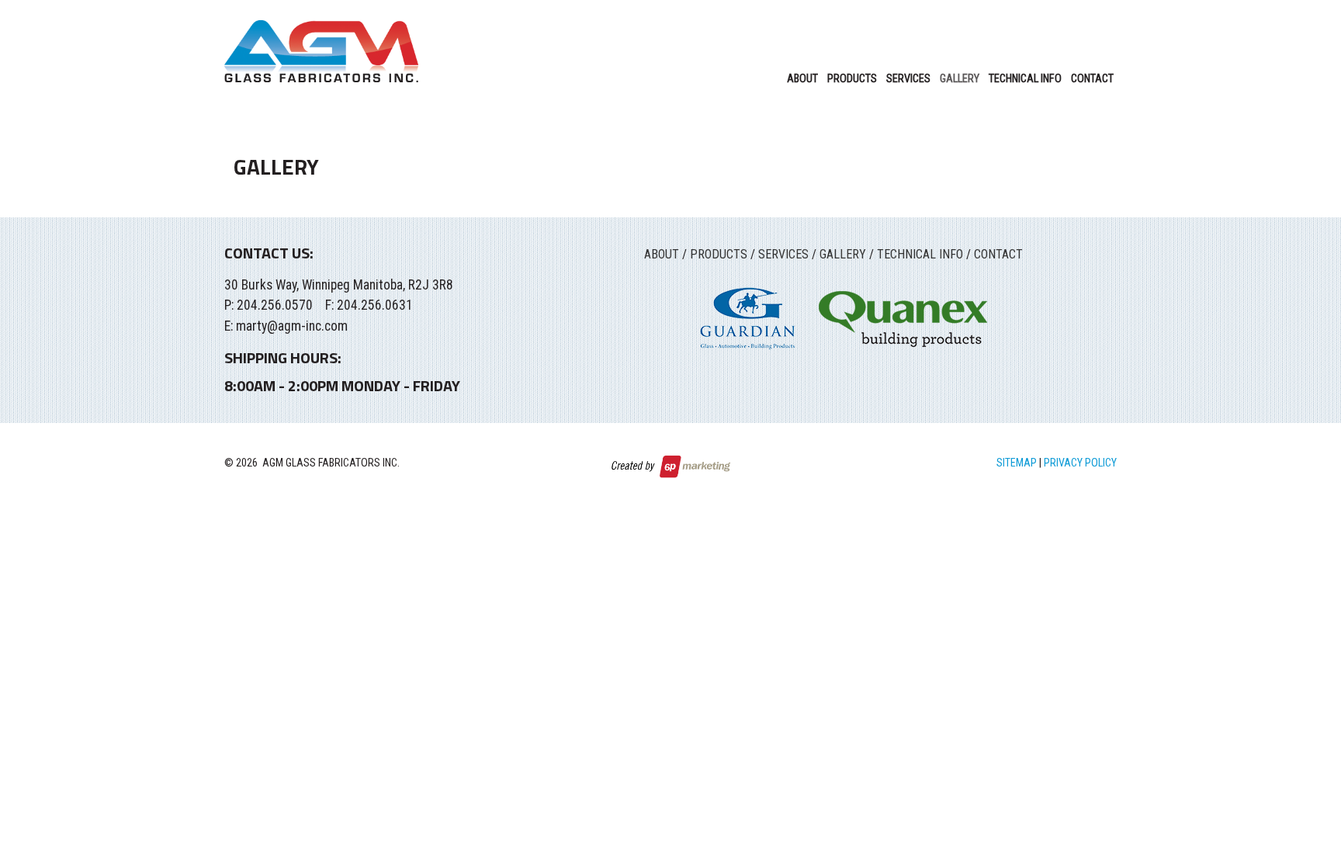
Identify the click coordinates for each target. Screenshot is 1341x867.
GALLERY (843, 254)
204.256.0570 (275, 305)
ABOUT (661, 254)
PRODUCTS (718, 254)
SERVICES (783, 254)
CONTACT (998, 254)
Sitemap (1016, 462)
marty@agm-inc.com (292, 326)
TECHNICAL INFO (920, 254)
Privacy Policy (1080, 462)
